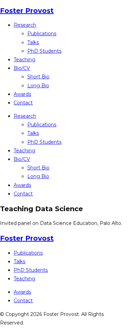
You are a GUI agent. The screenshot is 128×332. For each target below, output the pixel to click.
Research (25, 25)
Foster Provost (27, 11)
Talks (33, 42)
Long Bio (38, 85)
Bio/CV (22, 68)
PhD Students (44, 51)
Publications (41, 33)
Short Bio (38, 77)
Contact (23, 103)
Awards (22, 94)
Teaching (24, 59)
